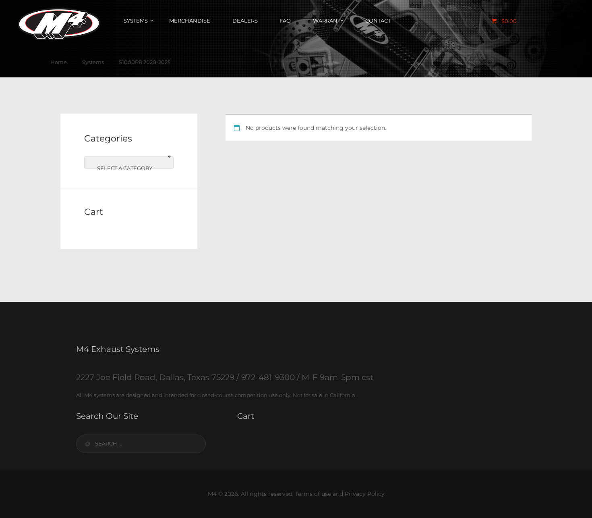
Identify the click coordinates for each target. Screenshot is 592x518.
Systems (93, 62)
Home (58, 62)
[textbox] (129, 168)
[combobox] (129, 162)
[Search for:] (141, 443)
